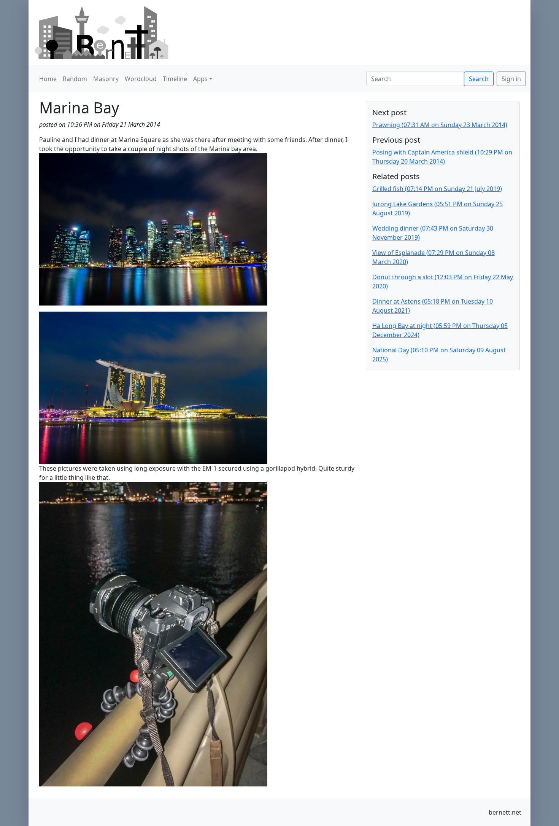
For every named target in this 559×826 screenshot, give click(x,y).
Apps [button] (200, 79)
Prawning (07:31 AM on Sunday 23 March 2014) (439, 125)
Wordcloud (141, 79)
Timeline (175, 79)
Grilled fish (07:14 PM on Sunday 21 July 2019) (437, 189)
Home (48, 79)
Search (479, 79)
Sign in (511, 79)
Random (75, 79)
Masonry (106, 79)
